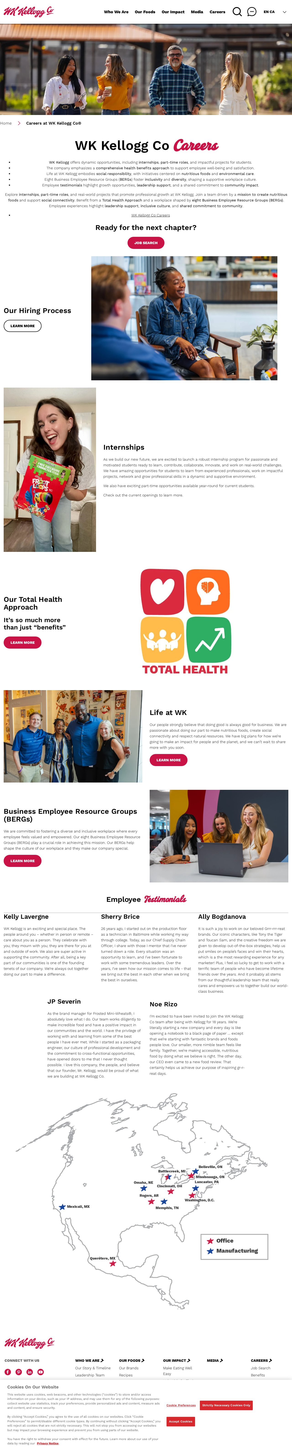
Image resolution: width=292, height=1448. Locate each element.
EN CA (269, 12)
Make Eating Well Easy (177, 1371)
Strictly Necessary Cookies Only (226, 1405)
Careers (217, 12)
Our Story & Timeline (93, 1368)
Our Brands (128, 1368)
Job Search (146, 243)
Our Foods (145, 12)
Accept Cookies (181, 1421)
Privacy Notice (48, 1443)
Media (197, 12)
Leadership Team (89, 1375)
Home (6, 123)
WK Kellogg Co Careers (150, 215)
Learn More (22, 326)
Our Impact (173, 12)
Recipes (126, 1375)
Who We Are (116, 12)
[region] (146, 1414)
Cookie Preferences (181, 1405)
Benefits (258, 1375)
